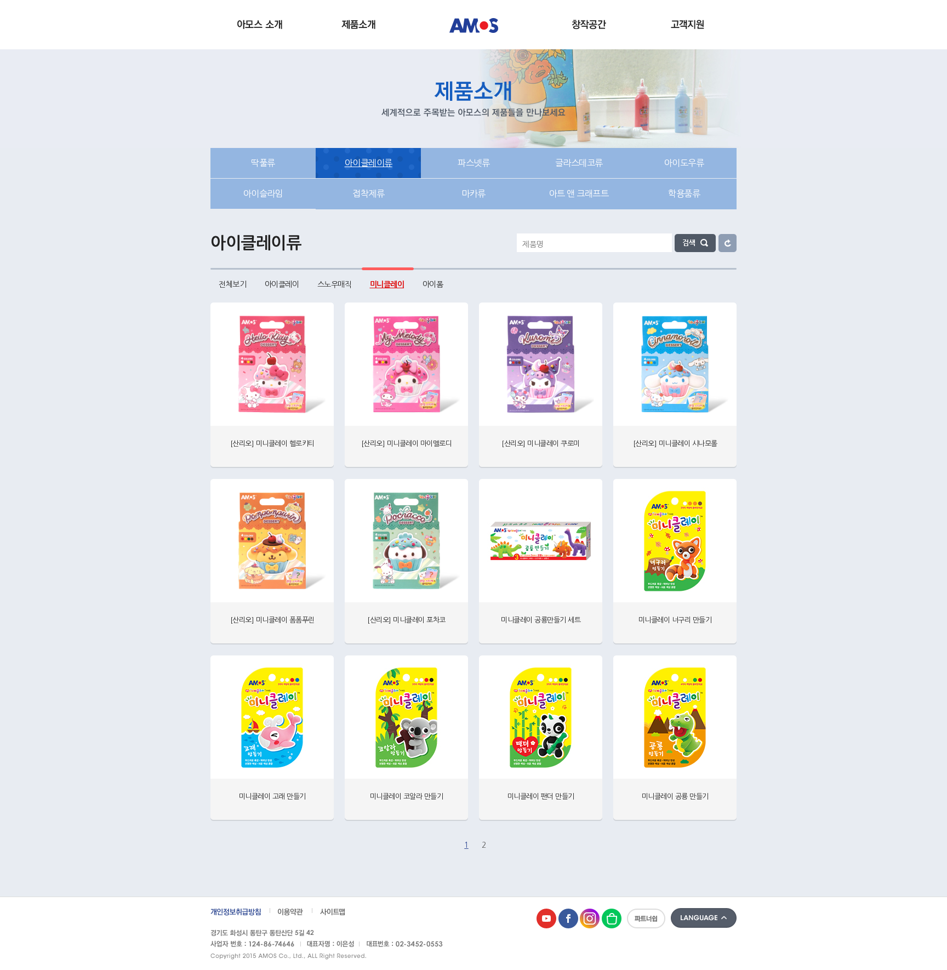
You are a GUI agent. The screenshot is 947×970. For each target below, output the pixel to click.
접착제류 (368, 193)
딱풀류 (263, 162)
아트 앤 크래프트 (579, 193)
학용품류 (684, 193)
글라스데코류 (579, 162)
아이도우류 (684, 162)
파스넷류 (473, 162)
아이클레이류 (368, 162)
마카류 (473, 193)
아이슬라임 (263, 193)
